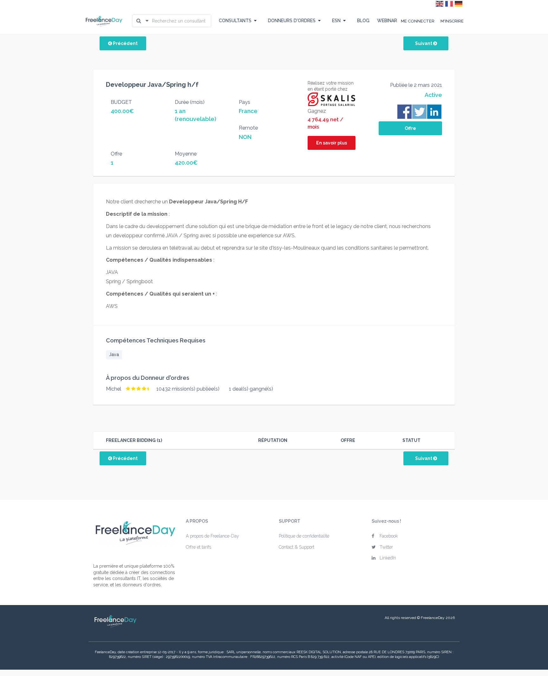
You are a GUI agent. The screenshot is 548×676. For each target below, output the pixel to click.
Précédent (125, 43)
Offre (410, 128)
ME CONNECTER (417, 21)
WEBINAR (387, 20)
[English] (440, 3)
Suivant (424, 43)
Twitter (386, 547)
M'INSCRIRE (452, 21)
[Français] (449, 3)
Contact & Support (296, 547)
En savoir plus (331, 142)
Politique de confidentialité (304, 536)
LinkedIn (388, 557)
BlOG (363, 20)
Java (114, 354)
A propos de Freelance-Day (212, 536)
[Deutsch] (459, 3)
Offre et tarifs (198, 547)
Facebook (389, 536)
